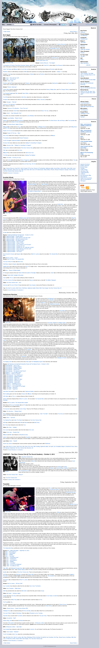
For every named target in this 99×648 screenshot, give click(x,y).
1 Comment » (20, 449)
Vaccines (29, 448)
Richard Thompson (23, 138)
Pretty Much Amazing (20, 65)
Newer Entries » (74, 31)
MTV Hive (7, 128)
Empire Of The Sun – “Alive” (13, 133)
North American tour (71, 492)
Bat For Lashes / (15, 259)
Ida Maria (20, 620)
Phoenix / (12, 87)
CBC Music (5, 396)
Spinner (5, 120)
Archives (9, 24)
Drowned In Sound (9, 254)
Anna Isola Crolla (9, 62)
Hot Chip (14, 595)
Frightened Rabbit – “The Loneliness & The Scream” (19, 244)
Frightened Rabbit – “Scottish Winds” (14, 236)
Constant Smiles (88, 141)
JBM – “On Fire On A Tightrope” (14, 564)
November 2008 (51, 322)
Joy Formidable (57, 446)
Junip (9, 74)
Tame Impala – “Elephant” (13, 631)
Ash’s (27, 266)
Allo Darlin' (8, 637)
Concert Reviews (12, 290)
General (10, 173)
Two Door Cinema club (23, 572)
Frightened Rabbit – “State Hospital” (15, 241)
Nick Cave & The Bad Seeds (36, 169)
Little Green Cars (30, 152)
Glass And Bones (84, 63)
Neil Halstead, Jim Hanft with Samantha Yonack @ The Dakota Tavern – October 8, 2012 (28, 364)
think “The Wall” (44, 413)
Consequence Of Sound (8, 65)
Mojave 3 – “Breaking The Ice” (14, 383)
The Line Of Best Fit (7, 261)
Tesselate (6, 484)
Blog (3, 24)
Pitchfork (5, 71)
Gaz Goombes (49, 637)
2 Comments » (15, 173)
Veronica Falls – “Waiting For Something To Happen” (19, 145)
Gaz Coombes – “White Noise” (14, 588)
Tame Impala (32, 285)
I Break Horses (62, 637)
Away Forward (84, 146)
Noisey (48, 89)
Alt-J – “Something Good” (12, 557)
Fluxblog (82, 168)
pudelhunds (88, 125)
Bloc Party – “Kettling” (12, 427)
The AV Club (6, 140)
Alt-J (50, 488)
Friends (59, 466)
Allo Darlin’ (24, 590)
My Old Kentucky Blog (85, 175)
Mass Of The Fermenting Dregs (86, 153)
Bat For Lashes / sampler (17, 402)
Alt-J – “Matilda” (9, 554)
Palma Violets (25, 93)
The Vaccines (6, 408)
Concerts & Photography (50, 24)
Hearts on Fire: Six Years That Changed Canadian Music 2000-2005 (88, 93)
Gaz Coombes (6, 586)
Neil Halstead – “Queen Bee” (13, 382)
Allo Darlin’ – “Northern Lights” (14, 593)
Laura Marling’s (30, 115)
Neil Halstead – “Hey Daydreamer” (15, 375)
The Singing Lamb (7, 361)
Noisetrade (23, 356)
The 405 (5, 97)
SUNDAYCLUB (83, 39)
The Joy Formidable (14, 405)
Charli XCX (46, 65)
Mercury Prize (73, 504)
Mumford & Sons (24, 434)
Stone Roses (20, 120)
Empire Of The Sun (7, 130)
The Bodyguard (84, 110)
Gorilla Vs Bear (83, 169)
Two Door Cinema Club (27, 147)
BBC (10, 434)
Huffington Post (41, 126)
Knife (71, 168)
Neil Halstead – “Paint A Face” (13, 369)
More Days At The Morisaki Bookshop (86, 83)
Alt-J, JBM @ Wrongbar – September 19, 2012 (18, 550)
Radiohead (47, 443)
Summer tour (55, 57)
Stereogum (5, 579)
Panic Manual (83, 176)
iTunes (69, 83)
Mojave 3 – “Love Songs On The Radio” (16, 386)
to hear (9, 160)
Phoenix (27, 83)
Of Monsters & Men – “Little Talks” (14, 626)
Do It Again (6, 35)
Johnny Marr (6, 89)
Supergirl (82, 117)
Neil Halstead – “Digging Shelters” (14, 366)
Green (81, 59)
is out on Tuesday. (36, 613)
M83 (26, 71)
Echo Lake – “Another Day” (13, 432)
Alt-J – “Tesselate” (10, 556)
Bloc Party (5, 424)
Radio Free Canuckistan (86, 178)
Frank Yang (7, 213)
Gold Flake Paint (7, 391)
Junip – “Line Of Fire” (11, 79)
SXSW (58, 204)
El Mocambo (10, 623)
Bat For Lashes (35, 254)
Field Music (5, 264)
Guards (65, 466)
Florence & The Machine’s (9, 104)
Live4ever (82, 174)
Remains (82, 52)
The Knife (5, 155)
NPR (4, 255)
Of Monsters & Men (39, 623)
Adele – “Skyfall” (13, 441)
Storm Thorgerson (25, 160)
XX (22, 171)
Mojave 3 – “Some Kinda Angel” (14, 384)
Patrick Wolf (21, 272)
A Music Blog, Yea (7, 620)
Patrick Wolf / (15, 275)
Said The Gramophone (85, 179)
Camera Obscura (61, 44)
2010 (62, 204)
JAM (21, 422)
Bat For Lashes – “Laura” (12, 257)
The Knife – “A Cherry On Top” (14, 157)
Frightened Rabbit (15, 140)
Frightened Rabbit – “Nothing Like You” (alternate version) (20, 247)
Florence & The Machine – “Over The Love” (17, 108)
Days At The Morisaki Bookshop (88, 88)
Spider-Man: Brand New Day (87, 106)
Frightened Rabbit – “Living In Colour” (15, 243)
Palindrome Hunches (10, 294)
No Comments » (16, 479)
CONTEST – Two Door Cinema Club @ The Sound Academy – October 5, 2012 (29, 454)
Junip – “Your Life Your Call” (12, 77)
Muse (4, 413)
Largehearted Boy (84, 172)
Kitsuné (7, 471)
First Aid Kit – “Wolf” (11, 618)
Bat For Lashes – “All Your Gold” (15, 583)
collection (88, 65)
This (74, 160)
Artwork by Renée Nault (91, 24)
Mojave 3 (43, 302)
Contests (10, 479)
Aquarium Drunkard (85, 164)
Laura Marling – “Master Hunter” (14, 118)
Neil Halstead (6, 448)
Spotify (4, 572)
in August (29, 349)
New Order (5, 135)
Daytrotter (18, 574)
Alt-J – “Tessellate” (11, 563)
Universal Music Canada (62, 468)
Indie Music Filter (84, 171)
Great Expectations (85, 103)
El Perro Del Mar (26, 610)
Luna (81, 141)
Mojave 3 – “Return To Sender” (13, 373)
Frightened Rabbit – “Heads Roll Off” (15, 250)
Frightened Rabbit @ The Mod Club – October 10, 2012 (20, 234)
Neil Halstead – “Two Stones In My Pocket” (16, 371)
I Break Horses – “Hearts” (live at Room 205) (17, 608)
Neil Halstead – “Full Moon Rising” (14, 368)
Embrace (52, 468)
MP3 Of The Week (36, 24)
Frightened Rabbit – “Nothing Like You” (16, 246)
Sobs (81, 136)
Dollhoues (82, 32)
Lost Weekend (83, 35)
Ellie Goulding (6, 393)
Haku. (81, 124)
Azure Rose (83, 147)
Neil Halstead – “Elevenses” (13, 377)
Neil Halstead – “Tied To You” (13, 365)
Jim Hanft (62, 310)
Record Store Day (27, 163)
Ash (7, 288)
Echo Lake (5, 429)
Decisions (82, 46)
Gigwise (27, 65)
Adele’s (4, 437)
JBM (58, 512)
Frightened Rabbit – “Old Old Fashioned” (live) (17, 239)
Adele (7, 446)
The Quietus (6, 138)
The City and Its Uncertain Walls (88, 79)
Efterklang (18, 613)
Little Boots (24, 97)
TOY (30, 638)
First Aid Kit (19, 615)
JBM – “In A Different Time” (13, 565)
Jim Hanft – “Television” (12, 387)
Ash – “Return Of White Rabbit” (13, 270)
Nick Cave (19, 150)
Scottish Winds (8, 177)
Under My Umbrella (85, 49)
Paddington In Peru (84, 113)
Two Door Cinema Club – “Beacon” (15, 474)
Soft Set (90, 146)
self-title (30, 569)
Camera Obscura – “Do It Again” (47, 62)
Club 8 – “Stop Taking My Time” (14, 113)
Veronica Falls (6, 142)
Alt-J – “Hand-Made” (10, 553)
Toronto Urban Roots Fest (42, 60)
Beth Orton (20, 261)
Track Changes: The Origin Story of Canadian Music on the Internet (87, 75)
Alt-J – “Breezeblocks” (11, 551)
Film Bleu (82, 56)
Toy (11, 602)
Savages (5, 99)
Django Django (21, 569)
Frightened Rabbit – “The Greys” (14, 251)
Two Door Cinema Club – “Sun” (14, 282)
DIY (4, 254)
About (74, 24)
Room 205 (48, 605)
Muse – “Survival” (11, 417)
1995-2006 (82, 42)
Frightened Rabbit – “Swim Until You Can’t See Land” (18, 237)
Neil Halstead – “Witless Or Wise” (14, 379)
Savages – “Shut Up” (12, 102)
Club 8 (15, 110)
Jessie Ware (24, 69)
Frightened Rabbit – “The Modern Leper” (15, 240)
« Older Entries (6, 31)
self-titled (31, 74)
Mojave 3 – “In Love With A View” (13, 372)
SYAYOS (82, 125)
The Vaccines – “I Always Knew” (14, 411)
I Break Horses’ (63, 604)
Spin (4, 115)
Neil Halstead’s (50, 298)
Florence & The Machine (39, 168)
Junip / (10, 80)
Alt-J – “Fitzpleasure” (11, 558)
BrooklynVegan (83, 167)
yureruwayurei (87, 124)
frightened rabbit (49, 168)
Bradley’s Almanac (84, 165)
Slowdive (52, 299)
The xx (19, 126)
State (25, 422)
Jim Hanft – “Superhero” (12, 388)
